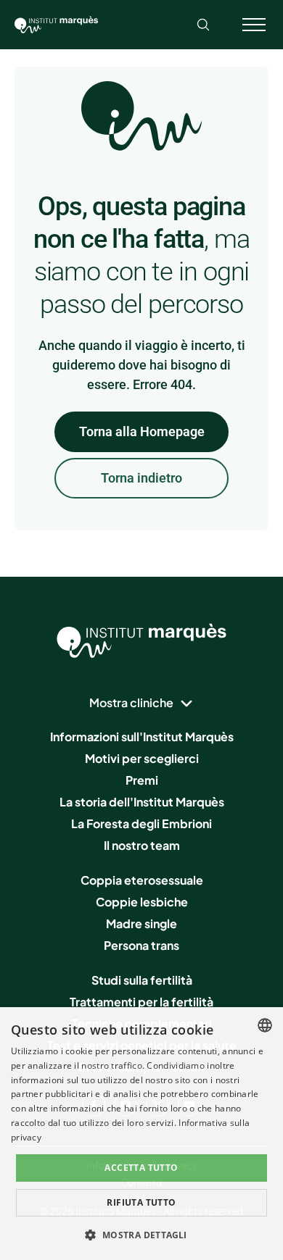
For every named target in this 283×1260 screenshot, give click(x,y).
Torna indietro (141, 477)
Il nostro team (142, 845)
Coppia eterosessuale (142, 880)
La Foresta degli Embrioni (141, 823)
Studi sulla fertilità (141, 980)
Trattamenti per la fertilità (141, 1001)
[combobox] (265, 1025)
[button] (141, 1234)
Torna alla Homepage (142, 431)
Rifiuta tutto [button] (141, 1202)
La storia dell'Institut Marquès (142, 801)
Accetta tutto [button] (141, 1167)
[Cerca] (203, 24)
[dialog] (141, 1133)
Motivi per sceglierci (142, 758)
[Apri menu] (254, 24)
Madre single (141, 923)
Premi (142, 780)
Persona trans (141, 945)
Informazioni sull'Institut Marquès (142, 736)
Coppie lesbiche (142, 901)
